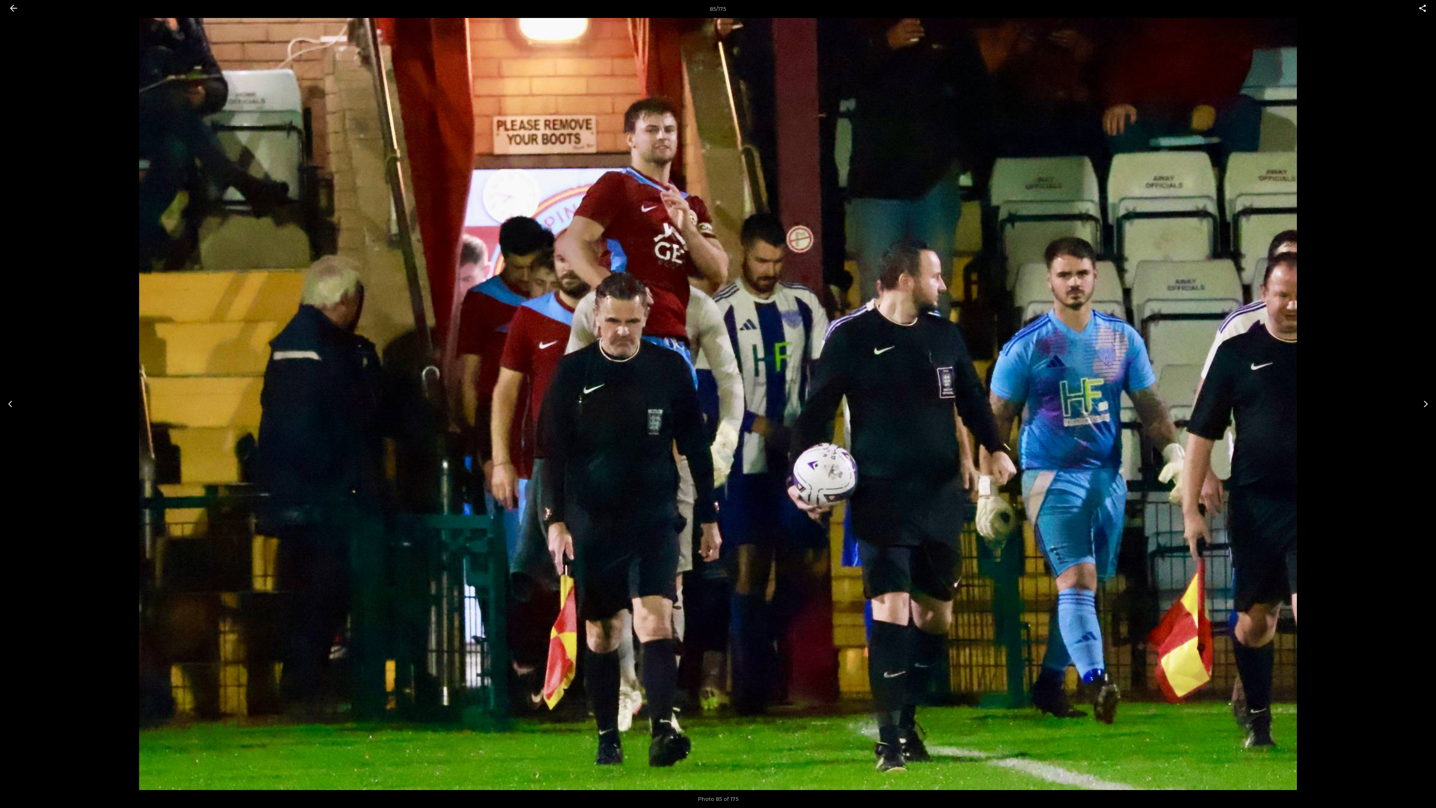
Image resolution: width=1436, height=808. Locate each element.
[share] (1422, 9)
